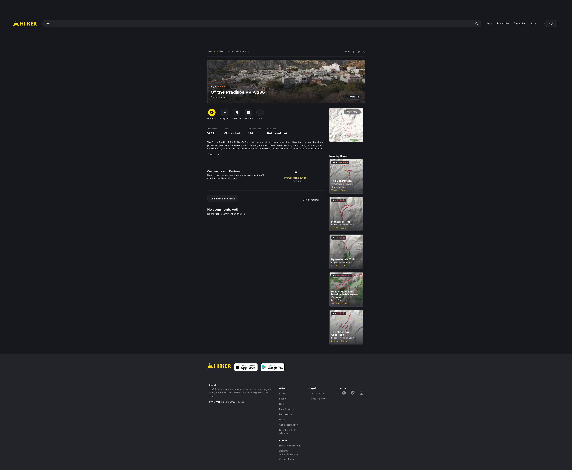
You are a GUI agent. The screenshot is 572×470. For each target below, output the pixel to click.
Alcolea (219, 51)
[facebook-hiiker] (343, 392)
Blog (281, 404)
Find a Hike (503, 23)
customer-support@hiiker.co (288, 452)
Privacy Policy (316, 393)
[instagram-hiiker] (361, 392)
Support (534, 23)
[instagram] (362, 51)
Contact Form (286, 459)
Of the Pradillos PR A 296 (238, 51)
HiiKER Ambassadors (290, 445)
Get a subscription (288, 424)
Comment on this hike (222, 198)
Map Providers (286, 409)
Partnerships (285, 414)
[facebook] (352, 51)
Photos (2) (354, 97)
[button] (213, 154)
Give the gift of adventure (287, 432)
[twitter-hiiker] (352, 392)
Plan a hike (519, 23)
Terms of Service (318, 398)
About (282, 393)
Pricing (282, 419)
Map (489, 23)
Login (551, 23)
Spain (210, 51)
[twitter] (357, 51)
